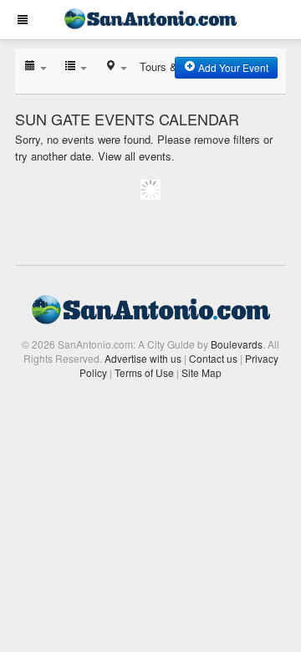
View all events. (136, 156)
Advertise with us (143, 358)
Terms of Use (144, 372)
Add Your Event (232, 67)
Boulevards (237, 344)
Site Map (201, 372)
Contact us (213, 358)
